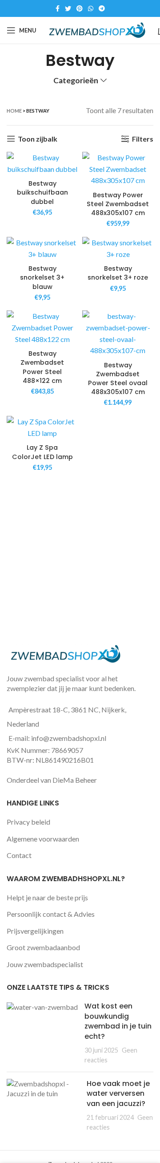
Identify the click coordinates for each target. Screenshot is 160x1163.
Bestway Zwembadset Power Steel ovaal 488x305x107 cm (118, 378)
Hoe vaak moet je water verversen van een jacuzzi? (118, 1093)
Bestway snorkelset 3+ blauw (42, 277)
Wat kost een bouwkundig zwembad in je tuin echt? (118, 1021)
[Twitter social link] (68, 8)
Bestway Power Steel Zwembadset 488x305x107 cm (118, 204)
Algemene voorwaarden (43, 838)
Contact (19, 855)
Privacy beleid (28, 821)
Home (14, 111)
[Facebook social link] (57, 8)
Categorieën (75, 81)
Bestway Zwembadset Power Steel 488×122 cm (42, 367)
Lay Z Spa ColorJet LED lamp (42, 452)
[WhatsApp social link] (90, 8)
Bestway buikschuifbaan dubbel (42, 192)
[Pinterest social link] (79, 8)
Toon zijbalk (37, 138)
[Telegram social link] (102, 8)
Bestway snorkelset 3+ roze (118, 273)
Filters (142, 138)
